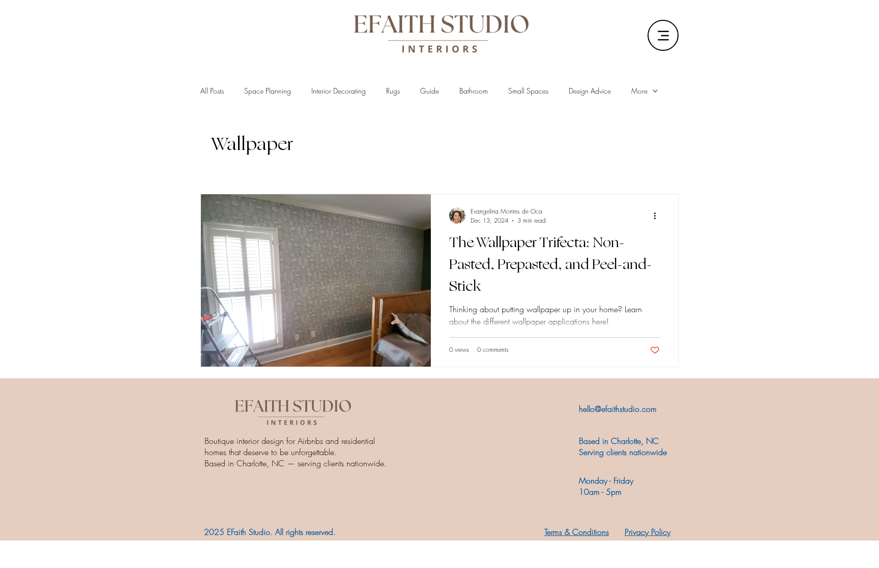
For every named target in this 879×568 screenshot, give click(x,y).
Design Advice (590, 91)
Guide (429, 91)
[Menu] (663, 35)
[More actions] (658, 216)
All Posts (212, 91)
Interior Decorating (338, 91)
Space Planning (267, 91)
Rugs (393, 91)
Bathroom (473, 91)
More (639, 91)
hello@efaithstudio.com (618, 408)
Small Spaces (528, 91)
